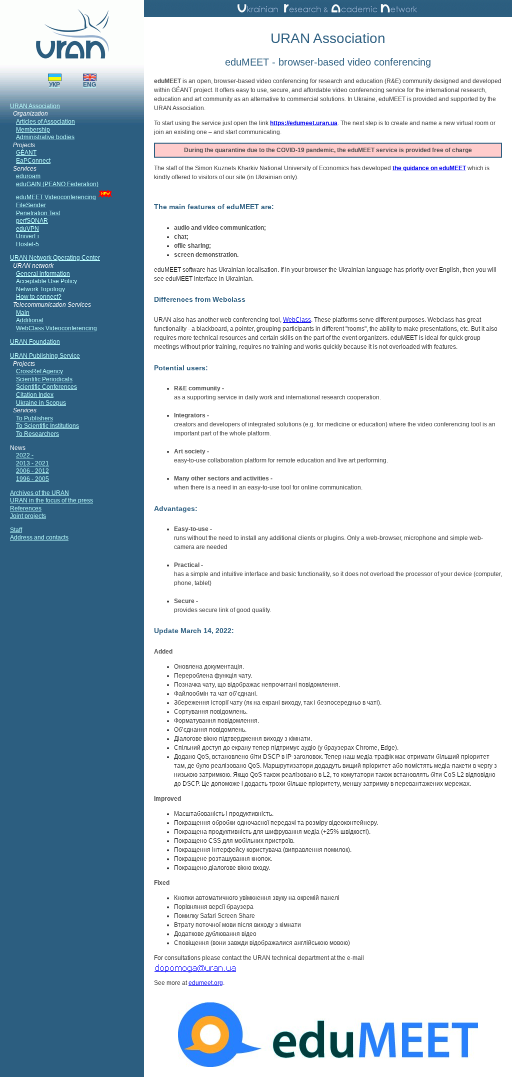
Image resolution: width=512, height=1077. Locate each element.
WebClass (297, 319)
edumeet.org (205, 982)
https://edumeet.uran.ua (304, 123)
